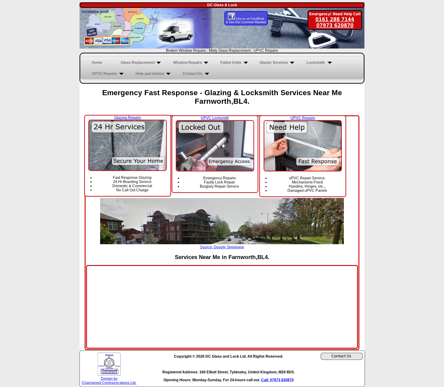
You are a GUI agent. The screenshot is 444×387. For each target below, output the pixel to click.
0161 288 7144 (334, 19)
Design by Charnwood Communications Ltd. (109, 381)
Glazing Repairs (127, 117)
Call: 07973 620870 (277, 380)
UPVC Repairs (302, 118)
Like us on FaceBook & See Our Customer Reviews (246, 20)
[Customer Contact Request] (342, 359)
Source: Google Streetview (222, 247)
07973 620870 (335, 25)
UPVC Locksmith (215, 118)
